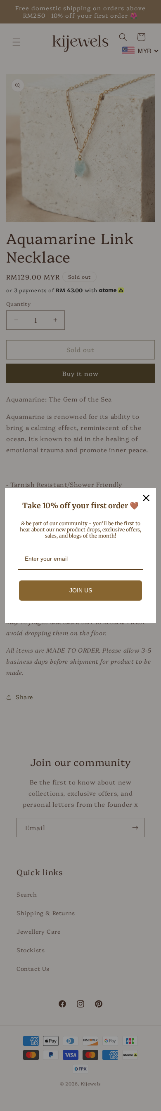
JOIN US (80, 590)
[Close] (146, 498)
